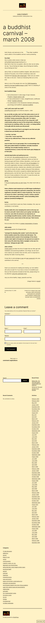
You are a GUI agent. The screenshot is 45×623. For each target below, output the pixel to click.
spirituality (38, 293)
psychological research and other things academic (15, 585)
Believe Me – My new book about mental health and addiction (36, 383)
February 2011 (35, 420)
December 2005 (36, 542)
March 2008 (35, 490)
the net (5, 597)
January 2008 (35, 494)
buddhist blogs (37, 295)
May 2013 (34, 402)
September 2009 (36, 454)
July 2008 (34, 482)
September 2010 (36, 430)
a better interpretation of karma (29, 223)
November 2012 (36, 408)
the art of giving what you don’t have (16, 183)
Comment (7, 313)
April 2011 (34, 416)
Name (6, 328)
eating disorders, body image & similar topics (14, 567)
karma (31, 296)
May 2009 (34, 462)
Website (7, 335)
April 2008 (34, 488)
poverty (38, 298)
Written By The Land (37, 387)
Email (25, 328)
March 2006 (35, 538)
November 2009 (36, 450)
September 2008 (36, 478)
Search (5, 378)
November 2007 (36, 498)
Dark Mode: (39, 621)
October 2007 (35, 500)
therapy (5, 599)
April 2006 (34, 536)
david (38, 281)
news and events (7, 579)
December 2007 (36, 496)
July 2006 (34, 530)
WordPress (16, 617)
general (5, 571)
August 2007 (35, 504)
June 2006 (34, 532)
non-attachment (36, 296)
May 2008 (34, 486)
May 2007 (34, 510)
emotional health (7, 569)
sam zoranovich (30, 258)
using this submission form (19, 273)
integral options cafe (18, 97)
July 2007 (34, 506)
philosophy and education (9, 583)
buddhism (31, 295)
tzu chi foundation (32, 163)
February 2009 (35, 468)
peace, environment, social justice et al (12, 581)
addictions (5, 553)
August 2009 (35, 456)
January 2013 (35, 405)
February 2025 (35, 398)
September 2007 (36, 502)
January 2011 (35, 422)
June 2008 (34, 484)
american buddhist (28, 105)
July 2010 (34, 434)
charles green (8, 248)
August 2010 (35, 432)
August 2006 (35, 528)
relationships (6, 589)
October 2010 (35, 428)
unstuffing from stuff (10, 110)
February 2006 (35, 540)
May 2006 (34, 534)
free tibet (27, 296)
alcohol (5, 555)
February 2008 (35, 492)
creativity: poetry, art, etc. (9, 563)
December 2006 (36, 520)
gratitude (5, 573)
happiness (5, 575)
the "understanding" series (9, 593)
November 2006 (36, 522)
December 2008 (36, 472)
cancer (4, 559)
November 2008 (36, 474)
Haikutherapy (22, 14)
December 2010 (36, 424)
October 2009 (35, 452)
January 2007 (35, 518)
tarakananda (8, 229)
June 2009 (34, 460)
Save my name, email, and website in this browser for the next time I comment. (22, 344)
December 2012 (36, 406)
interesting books (7, 577)
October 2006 (35, 524)
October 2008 (35, 476)
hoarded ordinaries (17, 101)
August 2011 (35, 412)
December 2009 (36, 448)
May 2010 (34, 438)
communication (7, 561)
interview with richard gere (19, 75)
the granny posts (7, 595)
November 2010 (36, 426)
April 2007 (34, 512)
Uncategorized (6, 601)
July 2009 (34, 458)
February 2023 (35, 400)
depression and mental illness (10, 565)
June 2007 (34, 508)
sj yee (21, 258)
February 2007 (35, 516)
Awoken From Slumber (35, 389)
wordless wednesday (8, 603)
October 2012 (35, 410)
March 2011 (35, 418)
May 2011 (34, 414)
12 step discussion (7, 551)
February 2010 (35, 444)
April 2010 (34, 440)
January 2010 (35, 446)
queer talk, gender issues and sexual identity (14, 587)
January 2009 (35, 470)
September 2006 (36, 526)
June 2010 (34, 436)
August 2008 (35, 480)
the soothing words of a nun (20, 157)
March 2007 (35, 514)
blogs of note (35, 290)
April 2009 (34, 464)
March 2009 (35, 466)
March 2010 (35, 442)
